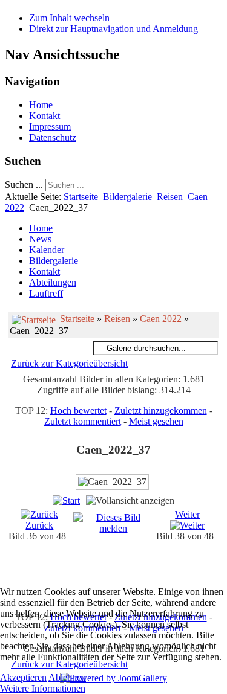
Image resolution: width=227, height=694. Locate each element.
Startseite (81, 196)
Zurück (39, 525)
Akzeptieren (23, 677)
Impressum (50, 126)
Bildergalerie (127, 196)
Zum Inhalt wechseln (69, 18)
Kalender (46, 250)
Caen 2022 (161, 318)
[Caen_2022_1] (126, 571)
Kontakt (44, 116)
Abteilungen (52, 282)
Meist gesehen (156, 421)
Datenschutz (52, 137)
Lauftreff (46, 293)
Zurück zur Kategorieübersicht (69, 363)
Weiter (187, 514)
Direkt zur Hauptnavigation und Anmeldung (113, 29)
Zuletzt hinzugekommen (160, 410)
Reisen (170, 196)
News (40, 239)
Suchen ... (24, 184)
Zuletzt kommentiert (82, 421)
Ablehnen (67, 677)
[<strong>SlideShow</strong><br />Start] (66, 500)
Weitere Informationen (42, 688)
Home (41, 105)
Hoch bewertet (78, 410)
